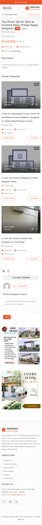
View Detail (34, 138)
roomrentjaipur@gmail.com (16, 495)
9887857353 (9, 259)
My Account (7, 460)
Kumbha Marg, (9, 32)
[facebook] (3, 501)
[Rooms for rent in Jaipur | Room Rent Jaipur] (32, 8)
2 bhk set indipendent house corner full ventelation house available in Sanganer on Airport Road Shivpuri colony (21, 117)
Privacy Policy (8, 478)
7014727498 (9, 198)
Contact (6, 475)
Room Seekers (8, 471)
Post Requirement (11, 15)
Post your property (10, 464)
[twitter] (10, 501)
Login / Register (22, 2)
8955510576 (9, 138)
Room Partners (8, 468)
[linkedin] (16, 501)
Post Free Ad (34, 15)
